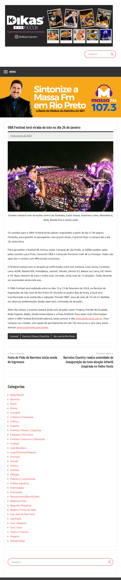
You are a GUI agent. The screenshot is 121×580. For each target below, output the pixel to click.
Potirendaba (17, 487)
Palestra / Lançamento (22, 478)
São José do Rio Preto (64, 336)
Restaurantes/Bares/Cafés (25, 496)
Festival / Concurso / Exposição (27, 438)
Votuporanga (17, 540)
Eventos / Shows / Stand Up (35, 336)
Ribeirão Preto (18, 500)
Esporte (14, 425)
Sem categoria (18, 522)
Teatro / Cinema (19, 531)
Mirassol (15, 456)
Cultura (14, 421)
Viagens (14, 536)
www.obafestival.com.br (88, 318)
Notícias (14, 469)
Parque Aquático (19, 483)
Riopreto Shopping (20, 505)
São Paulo (15, 518)
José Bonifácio (18, 447)
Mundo (14, 461)
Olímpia (14, 474)
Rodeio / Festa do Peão (23, 509)
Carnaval (14, 336)
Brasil (13, 403)
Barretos (15, 399)
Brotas (13, 408)
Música (14, 465)
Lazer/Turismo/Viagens (23, 452)
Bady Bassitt (17, 394)
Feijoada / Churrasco (21, 434)
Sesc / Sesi (16, 527)
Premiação (16, 492)
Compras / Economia (21, 416)
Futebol (14, 443)
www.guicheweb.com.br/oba (32, 327)
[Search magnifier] (112, 54)
